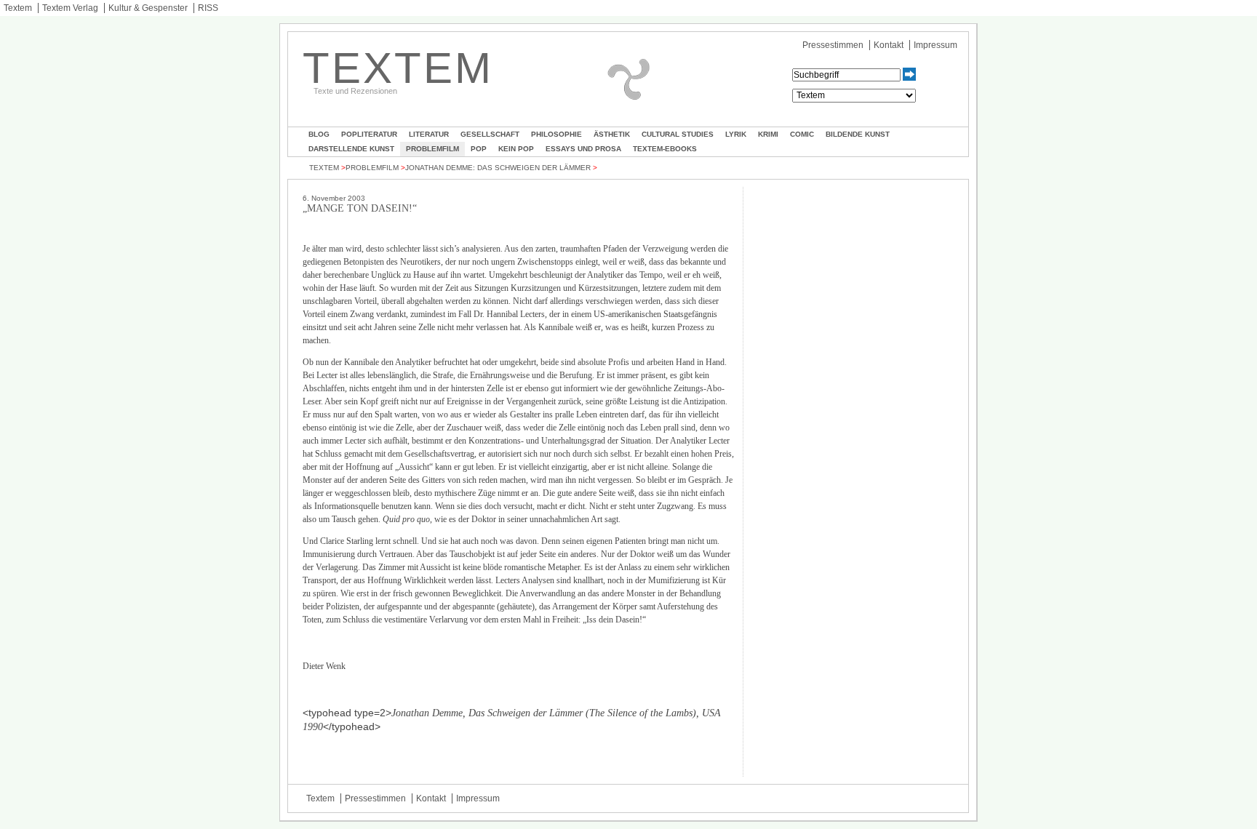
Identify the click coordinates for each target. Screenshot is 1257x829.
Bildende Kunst (858, 134)
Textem (18, 8)
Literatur (429, 134)
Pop (479, 149)
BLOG (319, 134)
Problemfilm (432, 149)
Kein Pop (516, 149)
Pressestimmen (832, 45)
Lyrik (735, 134)
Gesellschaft (489, 134)
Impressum (935, 45)
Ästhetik (612, 134)
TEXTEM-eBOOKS (665, 149)
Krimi (768, 134)
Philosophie (556, 134)
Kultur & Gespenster (148, 8)
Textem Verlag (70, 8)
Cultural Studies (678, 134)
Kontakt (888, 45)
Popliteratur (369, 134)
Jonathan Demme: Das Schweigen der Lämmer (498, 168)
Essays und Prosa (583, 149)
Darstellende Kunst (351, 149)
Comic (802, 134)
